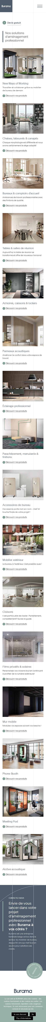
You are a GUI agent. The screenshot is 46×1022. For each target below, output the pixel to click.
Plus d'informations (23, 1018)
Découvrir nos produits (16, 95)
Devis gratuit (14, 22)
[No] (43, 1009)
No (33, 1014)
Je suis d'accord (20, 1014)
